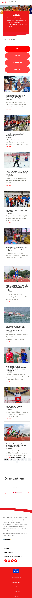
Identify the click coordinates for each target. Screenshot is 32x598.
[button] (29, 492)
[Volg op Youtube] (12, 560)
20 (22, 459)
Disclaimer (16, 596)
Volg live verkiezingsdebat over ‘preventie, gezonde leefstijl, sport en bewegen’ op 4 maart (16, 445)
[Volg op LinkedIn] (15, 560)
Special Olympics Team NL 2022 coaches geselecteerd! (15, 407)
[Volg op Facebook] (5, 560)
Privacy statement (16, 577)
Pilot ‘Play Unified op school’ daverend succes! (15, 134)
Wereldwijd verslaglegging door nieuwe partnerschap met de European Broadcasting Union (15, 97)
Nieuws (17, 55)
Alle (17, 49)
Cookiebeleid (16, 587)
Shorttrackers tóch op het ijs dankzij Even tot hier (17, 210)
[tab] (17, 49)
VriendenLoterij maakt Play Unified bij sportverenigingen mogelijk (16, 248)
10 (18, 459)
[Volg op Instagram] (9, 560)
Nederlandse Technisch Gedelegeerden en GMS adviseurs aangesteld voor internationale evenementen (16, 368)
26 (29, 459)
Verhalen (17, 69)
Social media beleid (16, 582)
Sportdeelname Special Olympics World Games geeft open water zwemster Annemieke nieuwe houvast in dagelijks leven (16, 328)
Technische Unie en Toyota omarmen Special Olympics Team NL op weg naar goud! (17, 173)
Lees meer (9, 109)
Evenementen (17, 62)
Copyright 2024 (16, 591)
